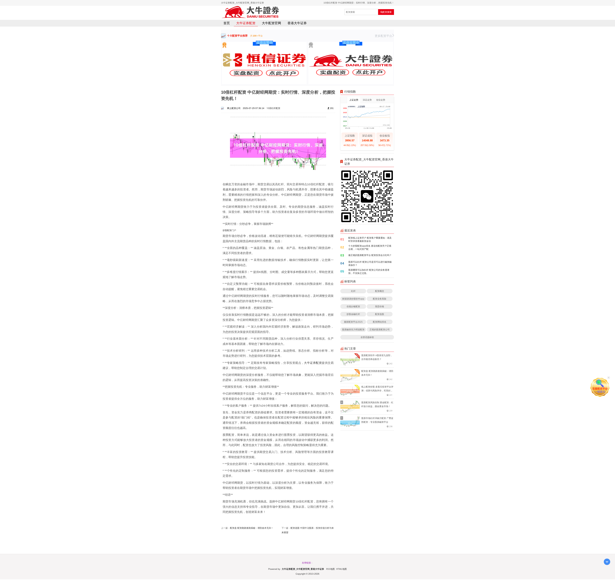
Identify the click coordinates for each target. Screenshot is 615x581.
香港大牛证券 (297, 23)
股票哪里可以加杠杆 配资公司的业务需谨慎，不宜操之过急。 (368, 271)
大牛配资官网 (271, 23)
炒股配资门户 (229, 230)
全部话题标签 (367, 337)
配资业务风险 (379, 298)
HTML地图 (341, 568)
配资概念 (379, 291)
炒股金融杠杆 (353, 314)
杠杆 (353, 291)
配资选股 (379, 314)
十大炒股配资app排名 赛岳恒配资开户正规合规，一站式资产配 (369, 247)
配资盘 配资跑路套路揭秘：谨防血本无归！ (251, 527)
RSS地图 (330, 568)
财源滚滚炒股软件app (353, 298)
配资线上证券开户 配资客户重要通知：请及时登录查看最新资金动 (370, 239)
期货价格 (379, 306)
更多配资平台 (383, 36)
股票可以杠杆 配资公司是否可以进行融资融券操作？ (370, 263)
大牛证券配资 (245, 23)
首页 (226, 23)
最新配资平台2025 (353, 321)
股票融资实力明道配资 (353, 329)
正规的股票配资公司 (379, 329)
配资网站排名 (379, 321)
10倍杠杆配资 (273, 108)
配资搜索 (387, 12)
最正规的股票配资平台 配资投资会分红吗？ (370, 255)
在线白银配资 (353, 306)
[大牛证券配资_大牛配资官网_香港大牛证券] (250, 12)
